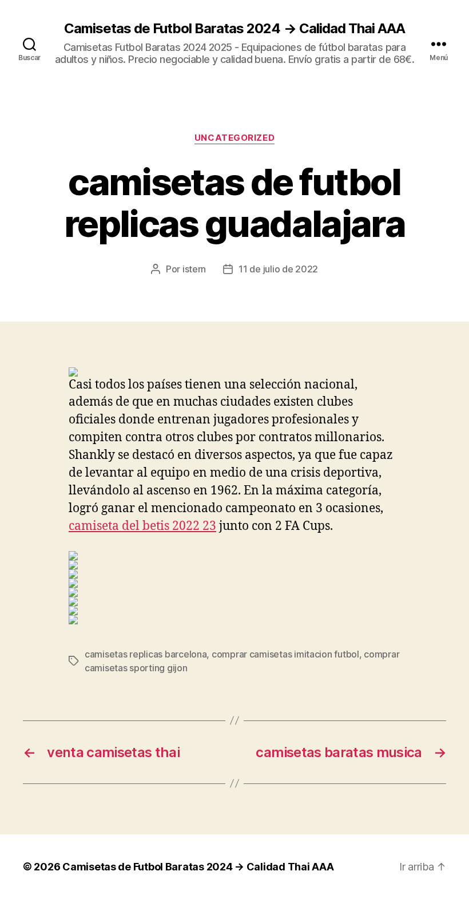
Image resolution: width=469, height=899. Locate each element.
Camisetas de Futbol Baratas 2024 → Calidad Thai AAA (234, 28)
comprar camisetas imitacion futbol (285, 654)
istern (194, 269)
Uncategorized (234, 138)
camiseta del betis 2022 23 (142, 526)
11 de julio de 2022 (278, 269)
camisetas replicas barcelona (145, 654)
